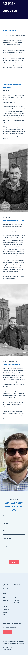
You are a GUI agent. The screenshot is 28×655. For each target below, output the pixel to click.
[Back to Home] (9, 3)
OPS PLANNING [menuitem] (6, 591)
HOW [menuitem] (15, 597)
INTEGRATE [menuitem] (5, 600)
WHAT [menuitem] (15, 581)
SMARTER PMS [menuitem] (6, 588)
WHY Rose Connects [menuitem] (5, 585)
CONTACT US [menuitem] (6, 609)
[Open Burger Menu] (24, 3)
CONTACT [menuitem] (6, 606)
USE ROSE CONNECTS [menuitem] (16, 601)
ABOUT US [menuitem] (5, 614)
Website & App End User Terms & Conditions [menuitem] (12, 645)
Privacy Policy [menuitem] (6, 647)
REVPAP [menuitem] (5, 593)
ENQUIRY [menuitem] (5, 612)
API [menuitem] (4, 597)
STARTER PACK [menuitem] (17, 584)
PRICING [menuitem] (16, 587)
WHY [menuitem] (4, 581)
